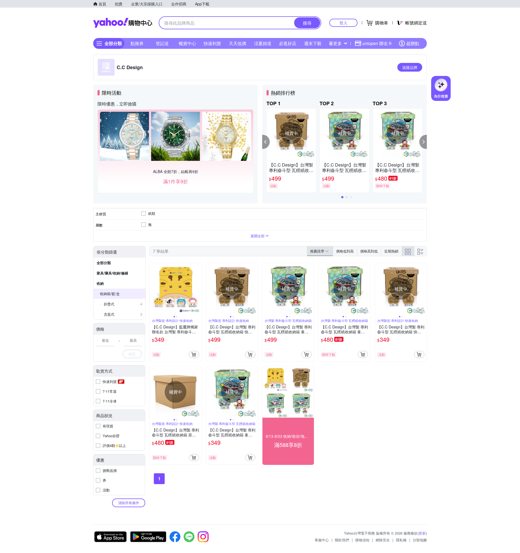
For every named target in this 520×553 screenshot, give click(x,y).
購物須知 (362, 539)
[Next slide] (197, 289)
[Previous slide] (153, 289)
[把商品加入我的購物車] (194, 354)
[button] (266, 142)
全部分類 (104, 262)
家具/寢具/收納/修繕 (112, 273)
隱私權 (401, 539)
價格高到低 (369, 251)
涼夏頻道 (262, 43)
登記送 (162, 43)
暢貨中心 (187, 43)
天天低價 (237, 43)
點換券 (137, 43)
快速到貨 (212, 43)
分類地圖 (420, 539)
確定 (132, 353)
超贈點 (412, 43)
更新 (422, 533)
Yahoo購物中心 (122, 22)
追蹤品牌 (409, 67)
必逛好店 (287, 43)
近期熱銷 (391, 251)
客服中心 (322, 539)
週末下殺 (312, 43)
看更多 (335, 43)
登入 (343, 22)
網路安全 (383, 539)
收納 (100, 283)
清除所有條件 (128, 502)
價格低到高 (345, 251)
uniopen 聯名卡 (377, 43)
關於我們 (342, 539)
